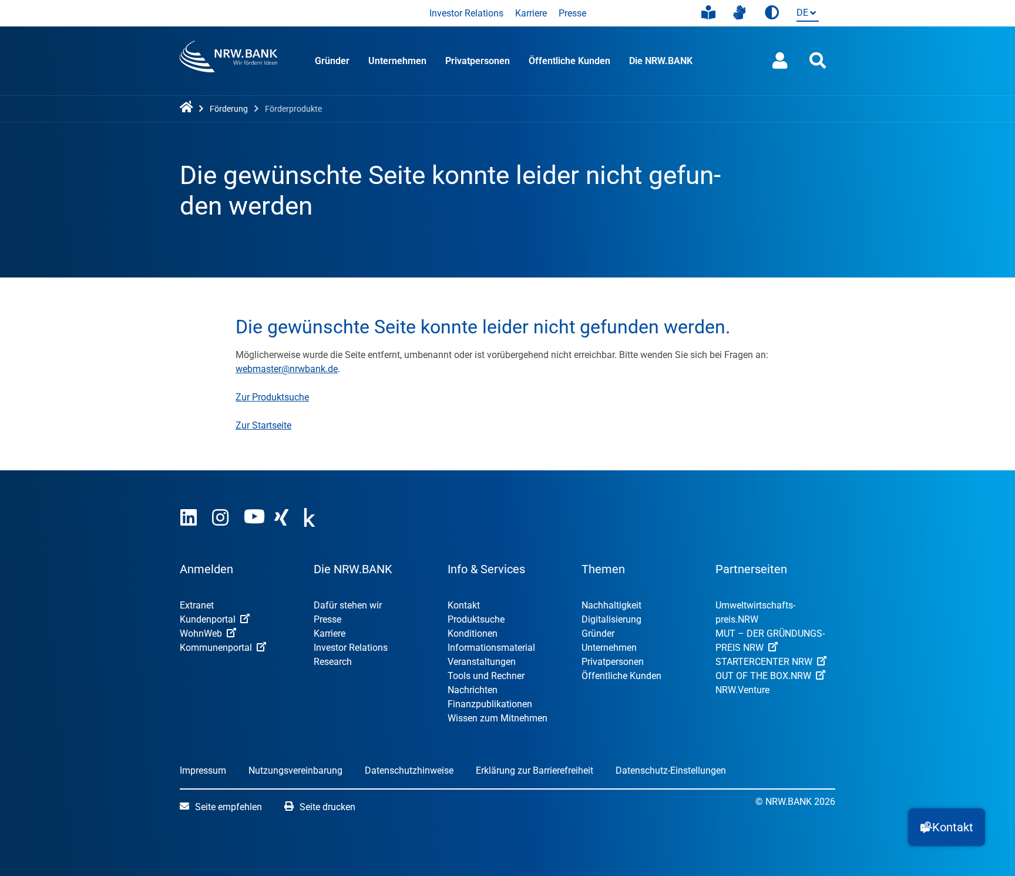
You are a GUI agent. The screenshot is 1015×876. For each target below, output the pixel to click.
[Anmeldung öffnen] (780, 61)
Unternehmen (397, 60)
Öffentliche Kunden (569, 60)
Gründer (332, 60)
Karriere (531, 13)
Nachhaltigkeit (611, 605)
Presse (572, 13)
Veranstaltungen (482, 661)
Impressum (203, 770)
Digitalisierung (611, 619)
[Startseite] (188, 107)
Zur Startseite (263, 425)
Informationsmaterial (491, 647)
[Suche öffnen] (817, 61)
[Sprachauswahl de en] (805, 14)
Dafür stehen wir (348, 605)
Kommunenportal (216, 647)
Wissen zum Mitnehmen (497, 718)
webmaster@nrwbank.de (287, 369)
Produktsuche (476, 619)
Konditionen (473, 633)
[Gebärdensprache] (739, 13)
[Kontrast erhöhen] (772, 13)
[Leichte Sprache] (708, 13)
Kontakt (464, 605)
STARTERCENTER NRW (763, 661)
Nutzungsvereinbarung (295, 770)
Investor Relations (466, 13)
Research (333, 661)
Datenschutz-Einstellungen (671, 770)
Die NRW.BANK (661, 60)
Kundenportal (208, 619)
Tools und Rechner (486, 675)
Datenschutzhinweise (409, 770)
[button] (946, 827)
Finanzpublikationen (490, 704)
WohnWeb (201, 633)
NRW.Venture (742, 690)
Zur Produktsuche (272, 397)
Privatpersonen (477, 60)
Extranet (197, 605)
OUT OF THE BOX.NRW (763, 675)
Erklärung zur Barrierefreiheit (534, 770)
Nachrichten (473, 690)
